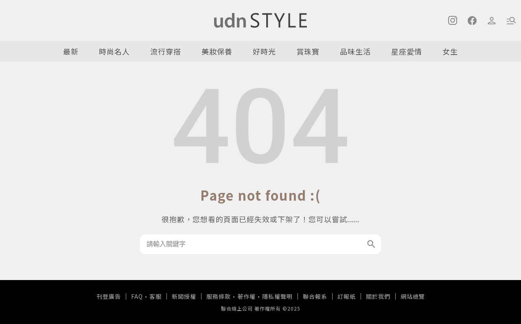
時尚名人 (114, 51)
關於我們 (378, 296)
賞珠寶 (308, 51)
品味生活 (355, 51)
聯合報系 (315, 296)
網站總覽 (413, 296)
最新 (71, 51)
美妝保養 (216, 51)
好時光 (264, 51)
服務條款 (218, 296)
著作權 (246, 296)
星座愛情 (406, 51)
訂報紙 (346, 296)
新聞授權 (184, 296)
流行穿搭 (165, 51)
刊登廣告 (108, 296)
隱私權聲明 (277, 296)
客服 (155, 296)
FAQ (137, 296)
